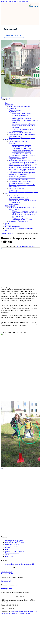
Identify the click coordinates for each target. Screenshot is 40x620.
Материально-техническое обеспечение (22, 134)
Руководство (13, 108)
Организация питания (12, 553)
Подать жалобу (6, 581)
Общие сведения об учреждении (19, 106)
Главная (7, 103)
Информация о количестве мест (19, 221)
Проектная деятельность (13, 544)
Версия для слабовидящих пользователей (14, 1)
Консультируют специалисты (14, 551)
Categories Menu (6, 98)
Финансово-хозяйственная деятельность (22, 178)
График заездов (14, 204)
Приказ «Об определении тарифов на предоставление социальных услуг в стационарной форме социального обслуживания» (24, 213)
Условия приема (10, 206)
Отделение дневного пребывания (23, 124)
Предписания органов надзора (19, 183)
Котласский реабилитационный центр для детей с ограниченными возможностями (19, 612)
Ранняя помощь (14, 195)
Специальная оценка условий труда (20, 181)
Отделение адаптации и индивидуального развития (21, 117)
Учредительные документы (18, 141)
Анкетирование (6, 589)
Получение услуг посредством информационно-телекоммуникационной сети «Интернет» (22, 200)
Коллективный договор (16, 188)
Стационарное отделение (20, 115)
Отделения (12, 112)
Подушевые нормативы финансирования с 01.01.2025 (22, 219)
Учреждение (9, 105)
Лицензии (12, 143)
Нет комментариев (28, 246)
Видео (7, 549)
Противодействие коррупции (18, 179)
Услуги (7, 193)
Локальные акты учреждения (18, 157)
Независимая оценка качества (14, 542)
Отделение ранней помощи (21, 113)
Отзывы (7, 554)
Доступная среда (14, 136)
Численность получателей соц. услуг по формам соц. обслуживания (22, 173)
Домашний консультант (12, 226)
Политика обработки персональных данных (23, 192)
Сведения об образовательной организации (19, 228)
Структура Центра (15, 110)
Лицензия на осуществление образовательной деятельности (22, 149)
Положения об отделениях (17, 176)
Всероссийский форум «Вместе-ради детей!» (19, 564)
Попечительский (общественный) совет (22, 138)
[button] (5, 100)
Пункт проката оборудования (14, 541)
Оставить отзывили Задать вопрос (7, 572)
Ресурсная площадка (11, 546)
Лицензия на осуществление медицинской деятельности (21, 145)
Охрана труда (13, 190)
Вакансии (8, 225)
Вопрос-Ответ (9, 556)
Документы (8, 139)
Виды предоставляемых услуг (18, 197)
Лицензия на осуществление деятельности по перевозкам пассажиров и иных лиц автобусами (24, 153)
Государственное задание (17, 159)
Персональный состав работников (20, 132)
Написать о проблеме (14, 35)
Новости (10, 233)
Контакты (8, 223)
